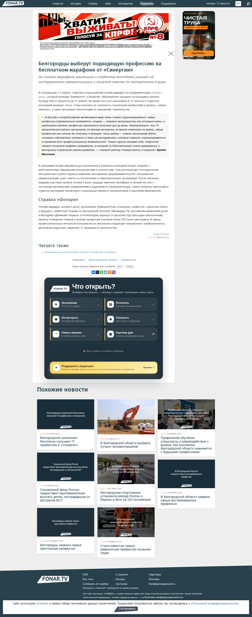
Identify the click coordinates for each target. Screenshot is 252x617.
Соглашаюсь (127, 608)
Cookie (42, 603)
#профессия (128, 260)
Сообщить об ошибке (95, 584)
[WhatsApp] (101, 272)
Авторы (120, 579)
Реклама (154, 579)
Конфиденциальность (162, 584)
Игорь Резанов (161, 234)
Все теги (88, 579)
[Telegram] (105, 272)
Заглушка (121, 584)
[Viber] (114, 272)
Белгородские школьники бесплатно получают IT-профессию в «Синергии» (80, 252)
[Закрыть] (171, 53)
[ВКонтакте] (93, 272)
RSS (85, 574)
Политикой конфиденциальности (214, 603)
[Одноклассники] (109, 272)
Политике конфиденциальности (163, 597)
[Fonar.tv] (13, 3)
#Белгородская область (103, 260)
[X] (97, 272)
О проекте (122, 574)
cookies (109, 593)
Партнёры (155, 574)
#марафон (78, 260)
